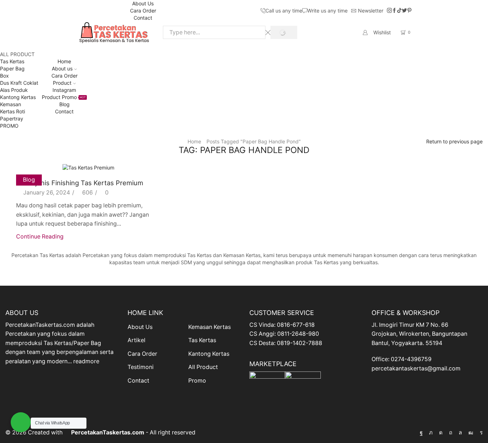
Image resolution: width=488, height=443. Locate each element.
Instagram (64, 90)
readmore (86, 361)
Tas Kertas (12, 61)
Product (62, 83)
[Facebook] (394, 11)
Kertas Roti (12, 111)
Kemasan (10, 104)
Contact (143, 18)
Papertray (11, 118)
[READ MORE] (88, 166)
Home (64, 61)
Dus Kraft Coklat (19, 83)
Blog (64, 104)
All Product (203, 367)
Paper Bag (12, 68)
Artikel (136, 340)
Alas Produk (14, 90)
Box (4, 76)
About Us (143, 3)
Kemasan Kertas (209, 327)
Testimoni (141, 367)
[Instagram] (389, 11)
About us (62, 68)
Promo (197, 380)
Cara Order (143, 11)
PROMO (9, 126)
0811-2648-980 (298, 333)
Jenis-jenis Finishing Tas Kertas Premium (79, 183)
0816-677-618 (296, 324)
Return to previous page (454, 141)
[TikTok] (399, 11)
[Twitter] (404, 11)
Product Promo (64, 97)
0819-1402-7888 (299, 343)
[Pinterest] (409, 11)
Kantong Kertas (18, 97)
